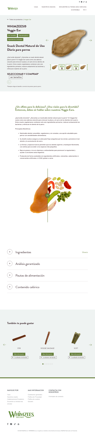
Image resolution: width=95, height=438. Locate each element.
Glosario (85, 252)
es (84, 10)
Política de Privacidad (35, 397)
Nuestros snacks (48, 7)
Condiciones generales (35, 395)
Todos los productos (16, 20)
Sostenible (75, 10)
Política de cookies (34, 399)
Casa (36, 7)
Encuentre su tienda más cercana (72, 7)
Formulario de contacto (56, 397)
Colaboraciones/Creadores (15, 399)
